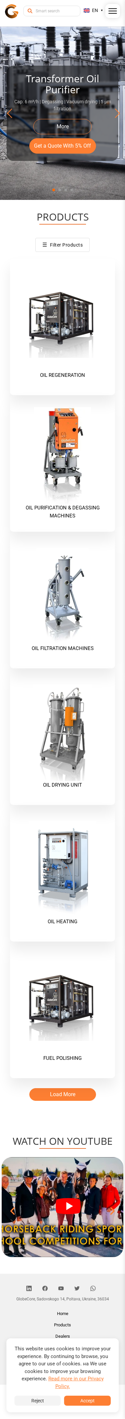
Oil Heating (62, 922)
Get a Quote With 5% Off (62, 146)
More (63, 126)
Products (62, 1324)
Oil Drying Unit (62, 785)
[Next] (114, 113)
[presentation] (13, 1211)
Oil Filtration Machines (63, 648)
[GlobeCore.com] (11, 10)
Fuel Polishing (62, 1058)
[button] (53, 190)
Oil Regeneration (62, 375)
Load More (62, 1094)
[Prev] (10, 113)
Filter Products (62, 245)
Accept (87, 1400)
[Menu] (113, 12)
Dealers (62, 1336)
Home (62, 1313)
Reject (37, 1400)
